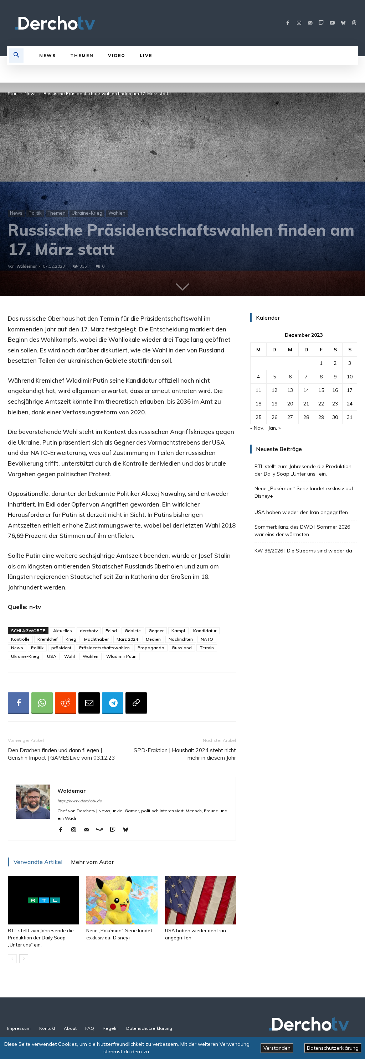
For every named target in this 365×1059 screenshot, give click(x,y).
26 (274, 417)
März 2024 (127, 639)
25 (258, 417)
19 (274, 403)
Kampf (178, 630)
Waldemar (26, 266)
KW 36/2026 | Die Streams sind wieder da (303, 550)
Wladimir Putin (121, 656)
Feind (111, 630)
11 (258, 390)
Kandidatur (204, 630)
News (31, 93)
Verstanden (277, 1048)
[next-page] (23, 958)
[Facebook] (288, 23)
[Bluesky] (343, 23)
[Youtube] (332, 23)
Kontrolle (20, 639)
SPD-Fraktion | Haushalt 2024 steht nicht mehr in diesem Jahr (185, 754)
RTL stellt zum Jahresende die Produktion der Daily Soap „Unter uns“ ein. (41, 938)
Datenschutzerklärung (333, 1048)
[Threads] (354, 23)
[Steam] (102, 830)
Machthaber (96, 639)
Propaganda (151, 647)
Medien (153, 639)
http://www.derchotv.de (79, 800)
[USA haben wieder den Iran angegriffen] (200, 900)
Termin (207, 647)
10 (350, 376)
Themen (57, 213)
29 (321, 417)
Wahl (69, 656)
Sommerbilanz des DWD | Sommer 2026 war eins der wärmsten (302, 531)
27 (290, 417)
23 (335, 403)
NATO (207, 639)
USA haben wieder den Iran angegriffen (301, 512)
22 (321, 403)
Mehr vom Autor (92, 861)
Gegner (156, 630)
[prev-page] (12, 958)
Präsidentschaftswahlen (104, 647)
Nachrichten (181, 639)
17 (350, 390)
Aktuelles (62, 630)
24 (350, 403)
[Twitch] (321, 23)
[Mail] (310, 23)
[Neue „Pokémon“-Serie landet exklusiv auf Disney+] (121, 900)
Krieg (71, 639)
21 (306, 403)
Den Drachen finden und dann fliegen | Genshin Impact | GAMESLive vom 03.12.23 (61, 754)
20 (290, 403)
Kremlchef (47, 639)
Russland (182, 647)
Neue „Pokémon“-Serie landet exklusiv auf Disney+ (304, 492)
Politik (35, 213)
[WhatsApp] (42, 703)
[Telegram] (112, 703)
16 (335, 390)
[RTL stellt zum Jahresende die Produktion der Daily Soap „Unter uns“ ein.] (43, 900)
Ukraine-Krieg (87, 213)
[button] (16, 55)
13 (290, 390)
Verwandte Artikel (38, 861)
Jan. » (274, 428)
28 (306, 417)
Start (13, 93)
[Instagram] (299, 23)
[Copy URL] (136, 703)
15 (321, 390)
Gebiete (133, 630)
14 (306, 390)
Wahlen (116, 213)
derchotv (89, 630)
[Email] (89, 703)
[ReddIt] (65, 703)
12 (274, 390)
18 (258, 403)
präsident (61, 647)
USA (51, 656)
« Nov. (257, 428)
